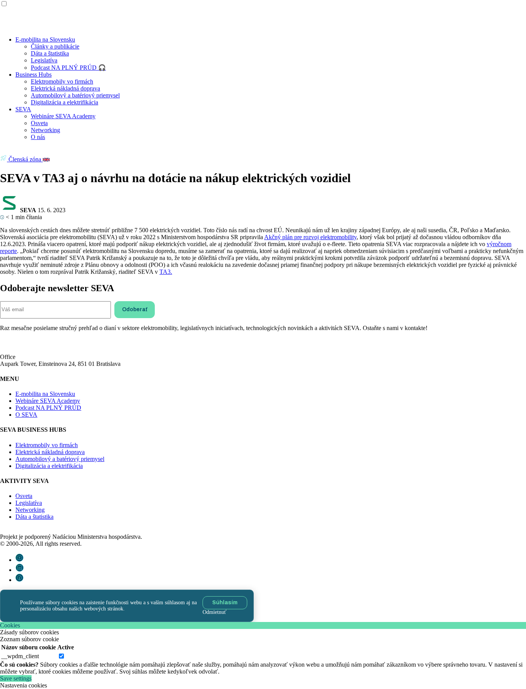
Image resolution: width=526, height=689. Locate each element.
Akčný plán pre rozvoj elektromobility (310, 237)
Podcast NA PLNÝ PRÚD (48, 407)
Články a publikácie (55, 46)
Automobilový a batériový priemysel (75, 95)
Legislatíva (44, 60)
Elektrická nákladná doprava (65, 88)
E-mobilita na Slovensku (45, 39)
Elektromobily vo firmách (62, 81)
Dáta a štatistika (50, 53)
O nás (38, 137)
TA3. (165, 271)
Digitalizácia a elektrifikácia (64, 102)
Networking (45, 130)
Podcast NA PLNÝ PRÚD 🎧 (68, 67)
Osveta (39, 123)
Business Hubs (33, 74)
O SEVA (26, 414)
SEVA (23, 109)
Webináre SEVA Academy (63, 116)
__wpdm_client (20, 656)
